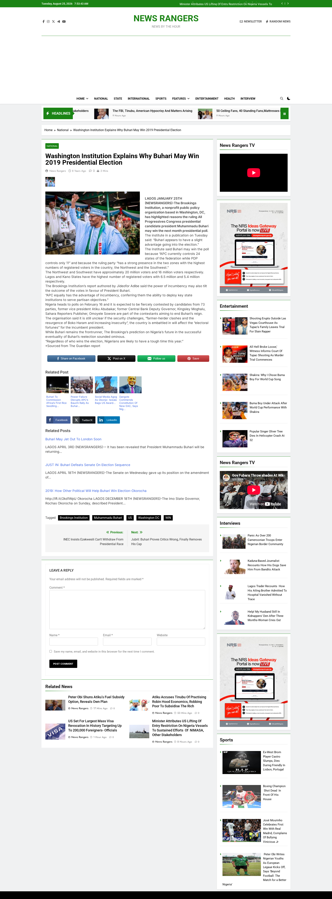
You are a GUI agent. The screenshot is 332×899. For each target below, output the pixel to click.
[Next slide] (287, 3)
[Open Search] (281, 98)
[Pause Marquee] (285, 113)
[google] (58, 21)
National (101, 98)
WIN (168, 518)
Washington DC (148, 518)
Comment (57, 587)
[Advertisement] (166, 58)
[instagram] (48, 21)
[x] (53, 21)
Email (108, 635)
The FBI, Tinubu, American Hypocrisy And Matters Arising (104, 111)
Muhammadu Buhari (108, 518)
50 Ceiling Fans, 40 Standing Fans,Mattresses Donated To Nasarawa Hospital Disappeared (230, 111)
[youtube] (64, 21)
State (118, 98)
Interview (248, 98)
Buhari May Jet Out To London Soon (73, 439)
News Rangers (57, 171)
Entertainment (206, 98)
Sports (160, 98)
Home (80, 98)
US (130, 518)
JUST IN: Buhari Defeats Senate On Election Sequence (87, 465)
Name (54, 635)
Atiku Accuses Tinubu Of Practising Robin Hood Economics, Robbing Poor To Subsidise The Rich (179, 701)
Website (162, 635)
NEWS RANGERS (166, 18)
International (139, 98)
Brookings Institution (74, 518)
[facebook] (44, 21)
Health (229, 98)
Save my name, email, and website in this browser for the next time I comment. (104, 651)
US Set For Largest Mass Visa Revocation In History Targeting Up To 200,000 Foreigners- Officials (95, 725)
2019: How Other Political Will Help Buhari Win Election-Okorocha (96, 491)
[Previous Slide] (282, 3)
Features (179, 98)
